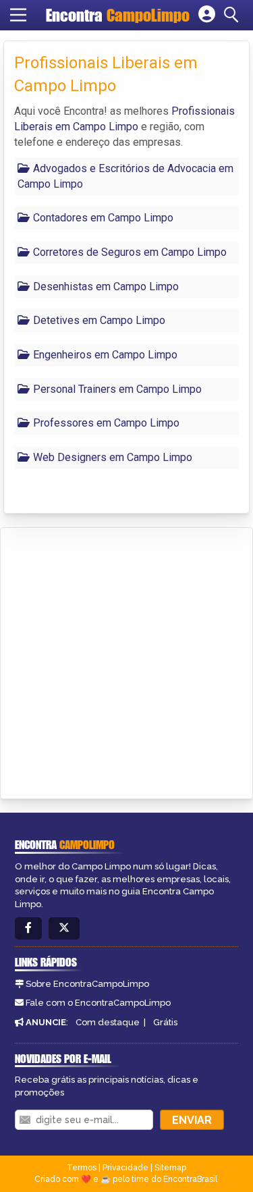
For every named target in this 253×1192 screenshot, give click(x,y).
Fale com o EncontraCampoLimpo (98, 1003)
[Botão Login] (206, 15)
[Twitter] (64, 928)
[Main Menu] (18, 14)
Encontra (118, 15)
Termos (81, 1167)
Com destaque (108, 1022)
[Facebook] (28, 928)
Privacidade (125, 1167)
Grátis (165, 1022)
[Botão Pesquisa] (233, 15)
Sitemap (170, 1167)
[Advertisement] (126, 661)
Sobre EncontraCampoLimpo (87, 984)
